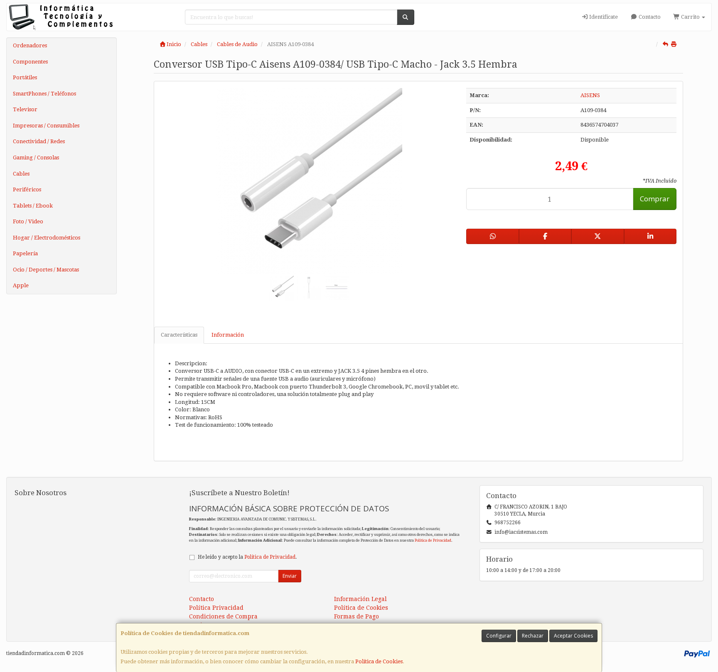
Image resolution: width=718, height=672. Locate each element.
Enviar (290, 575)
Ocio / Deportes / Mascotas (46, 269)
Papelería (25, 253)
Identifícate (603, 17)
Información (227, 335)
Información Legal (360, 599)
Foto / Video (28, 221)
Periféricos (27, 189)
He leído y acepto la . (247, 557)
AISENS (590, 95)
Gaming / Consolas (36, 157)
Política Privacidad (216, 607)
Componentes (30, 62)
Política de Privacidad (433, 540)
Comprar (654, 198)
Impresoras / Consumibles (46, 125)
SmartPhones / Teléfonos (44, 93)
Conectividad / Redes (39, 141)
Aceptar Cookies (573, 635)
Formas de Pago (356, 616)
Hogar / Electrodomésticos (46, 238)
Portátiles (25, 77)
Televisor (25, 109)
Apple (21, 285)
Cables (21, 174)
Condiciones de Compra (223, 616)
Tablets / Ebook (33, 206)
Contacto (649, 17)
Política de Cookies (379, 661)
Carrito (690, 17)
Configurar (498, 635)
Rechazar (532, 635)
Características (179, 335)
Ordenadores (30, 45)
